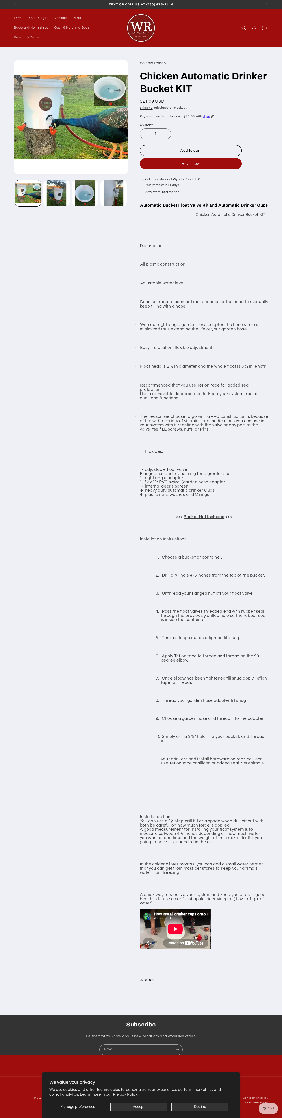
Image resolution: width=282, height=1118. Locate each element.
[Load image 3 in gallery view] (85, 193)
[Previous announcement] (15, 4)
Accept (139, 1107)
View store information (162, 192)
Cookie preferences (255, 1102)
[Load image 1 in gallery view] (28, 193)
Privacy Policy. (125, 1094)
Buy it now (191, 163)
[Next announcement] (267, 4)
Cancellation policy (255, 1098)
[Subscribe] (177, 1049)
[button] (244, 28)
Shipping (146, 107)
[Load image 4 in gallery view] (113, 193)
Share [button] (149, 979)
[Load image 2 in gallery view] (56, 193)
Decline (200, 1107)
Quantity (146, 124)
